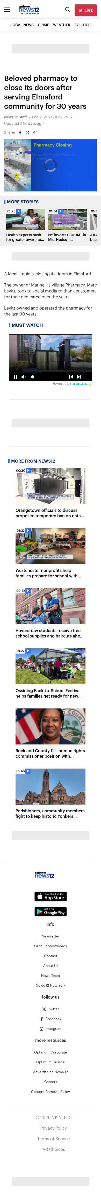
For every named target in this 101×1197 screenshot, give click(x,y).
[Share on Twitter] (27, 133)
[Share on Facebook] (20, 133)
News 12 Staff (15, 117)
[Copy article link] (35, 133)
